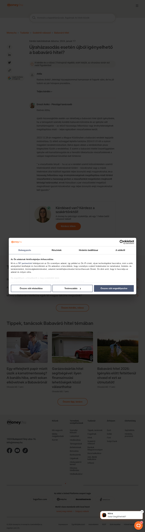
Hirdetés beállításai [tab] (88, 250)
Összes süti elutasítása (31, 288)
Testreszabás (70, 288)
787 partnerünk (25, 263)
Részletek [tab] (56, 250)
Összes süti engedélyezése (114, 288)
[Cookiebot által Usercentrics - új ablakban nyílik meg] (121, 242)
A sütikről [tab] (120, 250)
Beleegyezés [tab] (24, 250)
